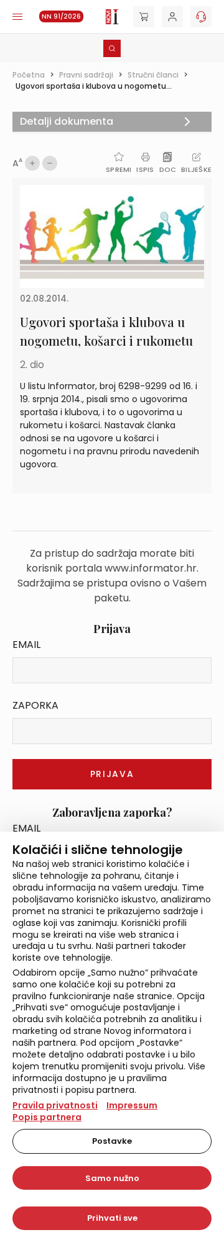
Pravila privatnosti (55, 1105)
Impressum (131, 1105)
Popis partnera (47, 1117)
